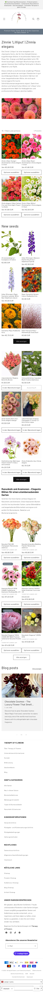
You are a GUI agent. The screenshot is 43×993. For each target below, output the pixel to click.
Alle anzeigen (21, 341)
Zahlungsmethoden (11, 837)
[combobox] (21, 982)
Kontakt (7, 758)
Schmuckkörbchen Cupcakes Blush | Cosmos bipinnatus (31, 379)
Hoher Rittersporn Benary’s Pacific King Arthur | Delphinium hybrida (31, 259)
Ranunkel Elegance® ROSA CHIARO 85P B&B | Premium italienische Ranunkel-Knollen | (11, 637)
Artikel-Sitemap (9, 892)
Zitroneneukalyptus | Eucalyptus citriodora (9, 259)
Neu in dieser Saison (11, 790)
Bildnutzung (8, 763)
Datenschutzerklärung (17, 973)
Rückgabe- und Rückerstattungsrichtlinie (18, 827)
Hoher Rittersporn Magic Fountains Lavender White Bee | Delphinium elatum (10, 296)
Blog (5, 772)
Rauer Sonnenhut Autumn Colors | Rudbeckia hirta (30, 295)
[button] (4, 19)
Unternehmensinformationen (14, 753)
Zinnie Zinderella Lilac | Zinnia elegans (31, 462)
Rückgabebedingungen (12, 832)
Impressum (8, 860)
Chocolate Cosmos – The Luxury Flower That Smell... (19, 703)
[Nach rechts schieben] (26, 734)
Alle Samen (8, 785)
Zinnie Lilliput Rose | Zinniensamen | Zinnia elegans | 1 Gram (31, 162)
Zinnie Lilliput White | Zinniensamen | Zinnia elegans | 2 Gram (31, 205)
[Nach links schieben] (17, 734)
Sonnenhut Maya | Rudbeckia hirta (11, 331)
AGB (26, 973)
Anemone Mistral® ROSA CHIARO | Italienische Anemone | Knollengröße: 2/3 (11, 590)
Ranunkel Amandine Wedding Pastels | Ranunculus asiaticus (31, 546)
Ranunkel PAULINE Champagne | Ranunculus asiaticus (10, 546)
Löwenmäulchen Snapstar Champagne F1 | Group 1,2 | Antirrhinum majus (30, 420)
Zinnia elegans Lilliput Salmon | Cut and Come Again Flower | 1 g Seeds (11, 205)
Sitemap (7, 873)
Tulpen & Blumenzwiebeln (13, 804)
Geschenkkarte (9, 767)
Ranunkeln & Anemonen (12, 809)
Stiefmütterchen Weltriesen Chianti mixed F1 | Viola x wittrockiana (11, 462)
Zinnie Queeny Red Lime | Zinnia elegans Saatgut (10, 419)
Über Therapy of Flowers (12, 748)
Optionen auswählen (11, 172)
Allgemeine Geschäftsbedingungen (16, 855)
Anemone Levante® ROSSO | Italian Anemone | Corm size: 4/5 (31, 590)
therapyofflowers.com (13, 970)
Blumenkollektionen (11, 795)
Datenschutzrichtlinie (11, 850)
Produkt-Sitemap (10, 878)
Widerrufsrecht (37, 970)
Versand (32, 973)
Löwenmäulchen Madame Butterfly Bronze (10, 379)
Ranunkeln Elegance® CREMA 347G (31, 636)
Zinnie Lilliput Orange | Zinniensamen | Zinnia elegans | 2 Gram (11, 162)
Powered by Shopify (25, 970)
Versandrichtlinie (10, 823)
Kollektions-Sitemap (11, 883)
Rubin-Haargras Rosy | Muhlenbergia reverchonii (30, 331)
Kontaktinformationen (18, 977)
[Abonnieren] (35, 946)
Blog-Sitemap (9, 887)
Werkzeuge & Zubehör (11, 800)
